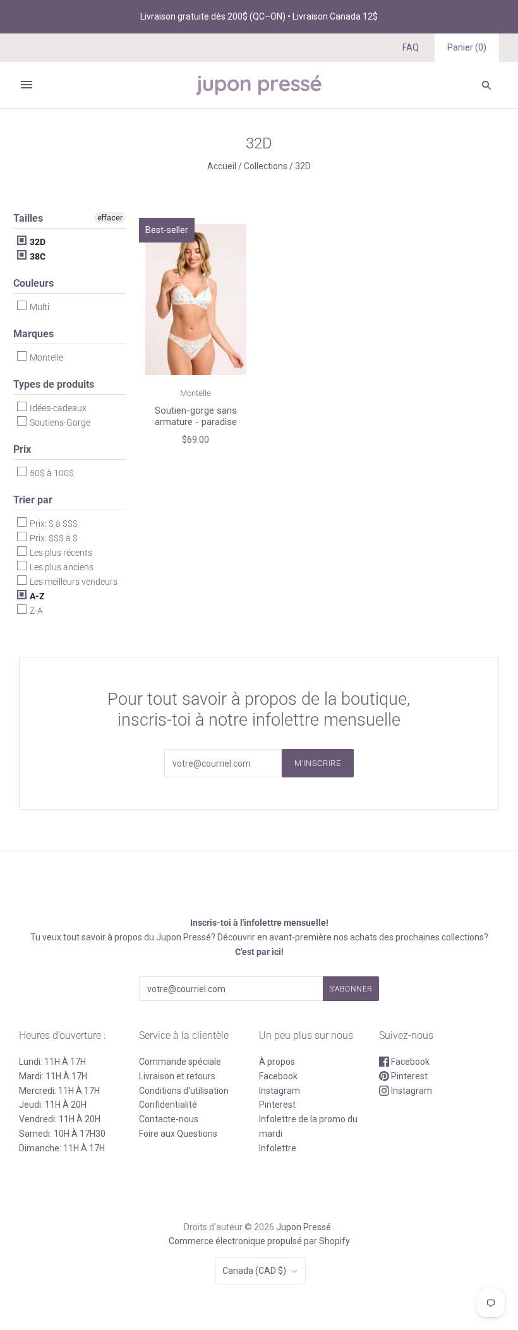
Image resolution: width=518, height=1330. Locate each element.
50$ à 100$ (51, 473)
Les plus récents (60, 553)
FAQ (410, 47)
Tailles (28, 218)
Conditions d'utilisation (184, 1091)
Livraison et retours (177, 1076)
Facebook (278, 1076)
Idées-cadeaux (57, 408)
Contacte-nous (168, 1119)
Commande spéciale (180, 1062)
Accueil (221, 166)
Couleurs (33, 283)
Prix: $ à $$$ (53, 523)
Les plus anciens (60, 567)
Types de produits (53, 384)
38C (36, 256)
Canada (254, 1271)
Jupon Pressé (303, 1227)
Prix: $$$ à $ (53, 538)
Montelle (45, 357)
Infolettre (277, 1148)
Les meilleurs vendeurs (72, 582)
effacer (110, 217)
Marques (33, 334)
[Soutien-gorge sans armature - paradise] (195, 300)
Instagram (279, 1091)
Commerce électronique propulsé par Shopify (259, 1241)
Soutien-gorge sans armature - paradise (196, 416)
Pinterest (277, 1104)
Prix (22, 449)
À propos (277, 1062)
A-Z (36, 596)
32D (36, 242)
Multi (38, 307)
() (466, 47)
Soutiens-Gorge (59, 422)
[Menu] (26, 84)
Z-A (35, 611)
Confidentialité (168, 1104)
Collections (265, 166)
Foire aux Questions (178, 1134)
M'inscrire (317, 763)
